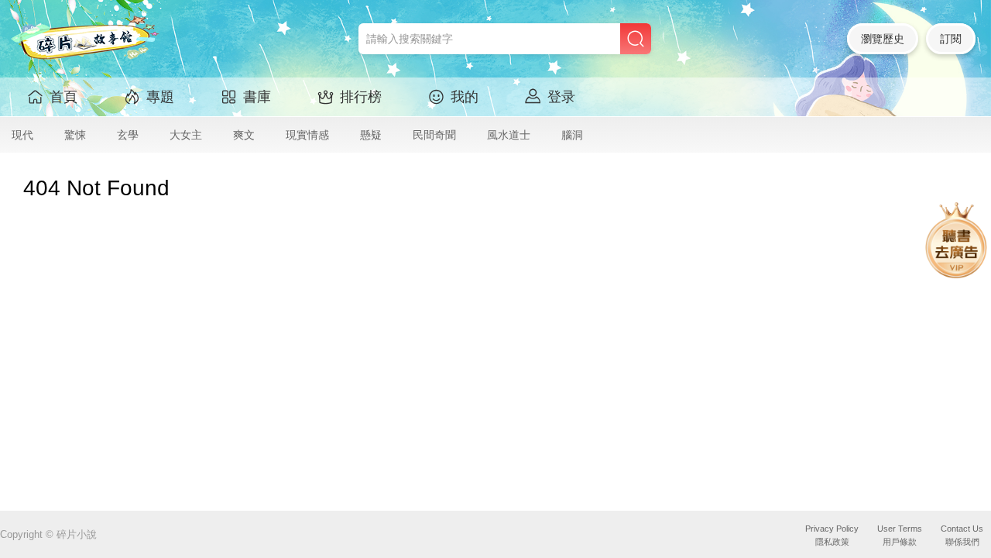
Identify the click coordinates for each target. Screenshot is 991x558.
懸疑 (371, 135)
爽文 (244, 135)
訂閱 (951, 39)
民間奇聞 (434, 135)
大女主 (186, 135)
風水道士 (508, 135)
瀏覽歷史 (882, 39)
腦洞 (572, 135)
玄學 (128, 135)
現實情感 (307, 135)
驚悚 (75, 135)
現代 (22, 135)
